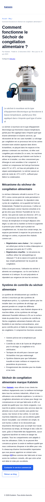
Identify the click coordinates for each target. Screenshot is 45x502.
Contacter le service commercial (17, 468)
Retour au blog (10, 474)
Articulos (12, 59)
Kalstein (8, 7)
